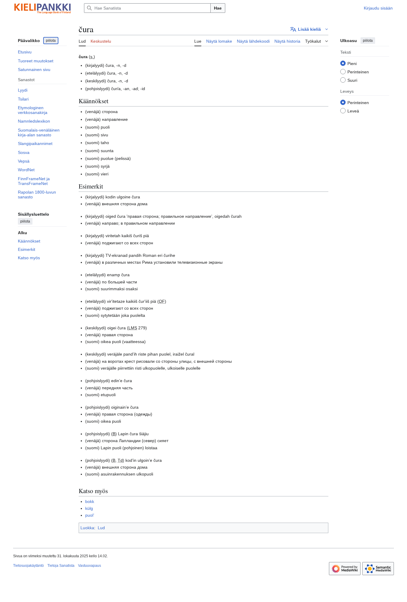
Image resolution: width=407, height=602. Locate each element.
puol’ (89, 515)
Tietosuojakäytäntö (28, 566)
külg (89, 508)
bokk (89, 501)
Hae (218, 8)
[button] (309, 29)
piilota (51, 40)
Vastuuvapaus (89, 566)
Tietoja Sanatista (60, 566)
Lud (101, 527)
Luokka (87, 527)
